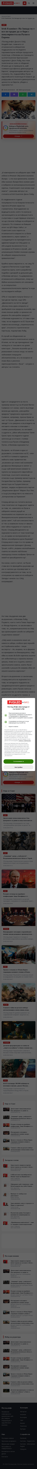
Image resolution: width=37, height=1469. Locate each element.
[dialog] (18, 734)
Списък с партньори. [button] (25, 740)
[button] (18, 726)
